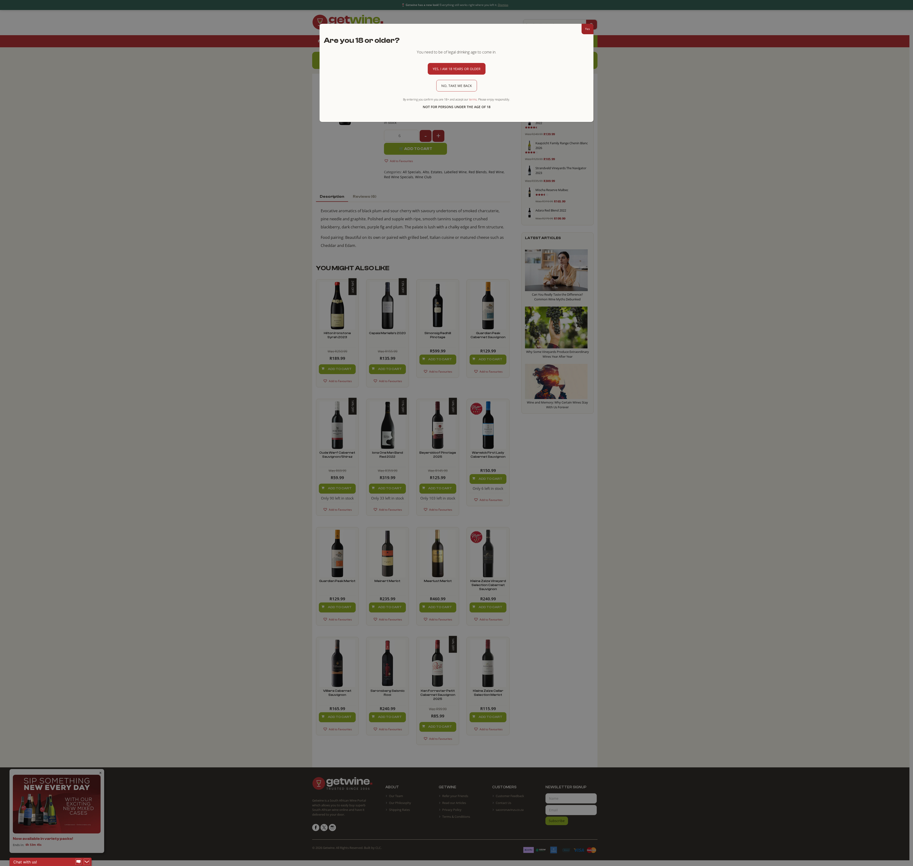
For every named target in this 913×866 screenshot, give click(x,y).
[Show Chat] (78, 862)
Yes (587, 29)
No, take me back (456, 85)
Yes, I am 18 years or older (457, 69)
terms (473, 99)
